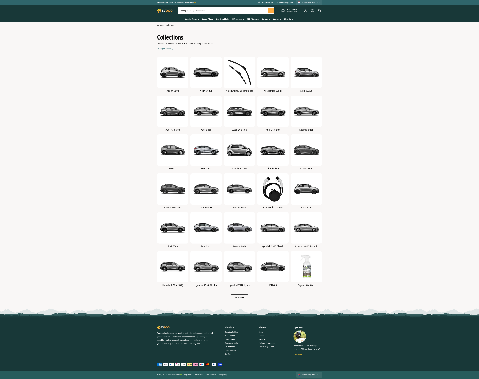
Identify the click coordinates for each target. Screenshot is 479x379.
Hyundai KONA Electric (206, 285)
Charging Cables (191, 19)
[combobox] (226, 10)
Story (261, 332)
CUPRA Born (306, 168)
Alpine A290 (306, 90)
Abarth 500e (173, 90)
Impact (261, 335)
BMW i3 (173, 168)
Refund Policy (199, 375)
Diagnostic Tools (231, 343)
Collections (170, 25)
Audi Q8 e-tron (306, 129)
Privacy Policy (223, 375)
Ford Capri (206, 246)
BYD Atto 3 (206, 168)
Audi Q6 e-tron (273, 129)
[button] (319, 10)
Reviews (262, 339)
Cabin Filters (230, 339)
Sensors (265, 19)
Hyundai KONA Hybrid (239, 285)
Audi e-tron (206, 129)
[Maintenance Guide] (312, 10)
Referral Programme (286, 2)
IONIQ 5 (273, 285)
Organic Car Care (306, 285)
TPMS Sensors (230, 350)
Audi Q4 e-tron (239, 129)
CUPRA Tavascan (172, 207)
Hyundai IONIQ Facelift (306, 246)
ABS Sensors (230, 347)
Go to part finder (164, 48)
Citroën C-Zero (239, 168)
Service (276, 19)
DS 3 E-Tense (206, 207)
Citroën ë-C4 (273, 168)
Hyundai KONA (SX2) (172, 285)
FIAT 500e (306, 207)
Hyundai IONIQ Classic (273, 246)
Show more (239, 298)
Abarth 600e (206, 90)
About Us (287, 19)
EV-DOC (164, 375)
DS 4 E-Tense (239, 207)
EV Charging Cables (273, 207)
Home (162, 25)
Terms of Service (211, 375)
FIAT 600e (173, 246)
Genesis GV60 (239, 246)
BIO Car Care (237, 19)
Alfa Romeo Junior (273, 90)
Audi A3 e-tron (173, 129)
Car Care (228, 354)
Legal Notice (188, 375)
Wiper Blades (230, 335)
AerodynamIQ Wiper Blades (239, 90)
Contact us (298, 354)
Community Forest (267, 2)
